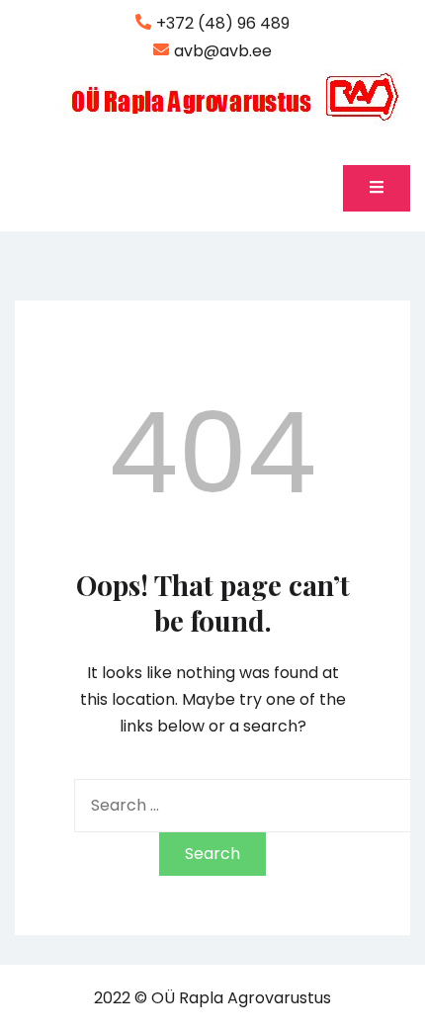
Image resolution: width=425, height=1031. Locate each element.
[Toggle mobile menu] (376, 188)
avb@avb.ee (223, 51)
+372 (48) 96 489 (223, 23)
